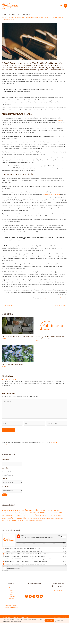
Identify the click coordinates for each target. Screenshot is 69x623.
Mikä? (11, 590)
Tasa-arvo (57, 515)
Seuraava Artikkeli (61, 305)
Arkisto (11, 592)
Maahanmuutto (35, 513)
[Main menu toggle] (65, 6)
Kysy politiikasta (25, 512)
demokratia (13, 510)
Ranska (9, 515)
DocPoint (21, 510)
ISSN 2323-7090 (24, 617)
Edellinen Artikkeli (8, 305)
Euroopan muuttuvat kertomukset (41, 17)
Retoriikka (16, 515)
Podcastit (11, 598)
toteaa (14, 246)
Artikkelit (28, 17)
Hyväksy (49, 620)
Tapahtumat (11, 596)
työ (34, 518)
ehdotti (60, 120)
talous (44, 515)
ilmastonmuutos (15, 513)
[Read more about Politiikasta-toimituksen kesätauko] (17, 353)
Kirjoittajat (11, 603)
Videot (11, 594)
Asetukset (60, 620)
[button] (61, 6)
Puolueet (4, 515)
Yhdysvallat (12, 520)
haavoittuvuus (57, 17)
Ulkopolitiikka (46, 518)
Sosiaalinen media (25, 515)
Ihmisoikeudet (5, 512)
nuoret (47, 512)
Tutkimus (29, 518)
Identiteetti (57, 510)
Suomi (38, 515)
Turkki (9, 518)
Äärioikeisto (39, 520)
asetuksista (18, 621)
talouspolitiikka (50, 515)
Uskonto (52, 518)
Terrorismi (4, 518)
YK (18, 520)
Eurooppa (43, 510)
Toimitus (11, 601)
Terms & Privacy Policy (11, 607)
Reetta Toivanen (19, 17)
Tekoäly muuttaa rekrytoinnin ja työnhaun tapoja (17, 336)
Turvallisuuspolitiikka (18, 518)
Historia (53, 510)
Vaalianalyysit (59, 518)
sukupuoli (32, 515)
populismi (58, 512)
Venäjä (5, 520)
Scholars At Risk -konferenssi (51, 194)
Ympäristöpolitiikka (30, 520)
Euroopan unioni (32, 510)
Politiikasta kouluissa (11, 605)
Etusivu (11, 588)
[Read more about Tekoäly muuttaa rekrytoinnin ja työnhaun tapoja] (17, 325)
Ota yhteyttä (58, 590)
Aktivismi (4, 510)
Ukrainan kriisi (38, 518)
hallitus (48, 510)
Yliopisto (22, 520)
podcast (51, 512)
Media (42, 513)
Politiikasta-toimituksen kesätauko (12, 364)
